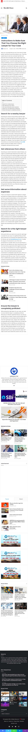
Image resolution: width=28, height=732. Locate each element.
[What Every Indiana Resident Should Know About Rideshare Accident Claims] (21, 432)
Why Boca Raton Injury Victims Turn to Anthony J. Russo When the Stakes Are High (18, 297)
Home (3, 35)
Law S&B (23, 142)
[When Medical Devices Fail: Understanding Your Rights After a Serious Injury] (21, 448)
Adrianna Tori (5, 48)
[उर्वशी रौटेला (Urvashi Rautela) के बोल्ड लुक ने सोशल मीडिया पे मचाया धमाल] (5, 522)
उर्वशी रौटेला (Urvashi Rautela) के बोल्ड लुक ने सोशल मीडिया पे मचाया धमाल (17, 522)
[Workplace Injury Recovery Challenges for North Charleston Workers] (4, 289)
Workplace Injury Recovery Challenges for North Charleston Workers (17, 289)
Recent (21, 499)
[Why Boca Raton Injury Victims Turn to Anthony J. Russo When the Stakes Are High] (4, 297)
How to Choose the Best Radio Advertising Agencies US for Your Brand (20, 612)
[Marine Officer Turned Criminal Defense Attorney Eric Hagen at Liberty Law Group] (7, 448)
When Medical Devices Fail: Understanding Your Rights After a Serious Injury (20, 455)
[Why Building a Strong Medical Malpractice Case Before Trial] (7, 432)
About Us (6, 721)
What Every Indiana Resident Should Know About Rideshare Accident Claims (20, 439)
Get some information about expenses (11, 107)
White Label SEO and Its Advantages (15, 527)
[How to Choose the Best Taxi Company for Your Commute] (5, 510)
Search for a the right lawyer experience (11, 108)
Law (2, 37)
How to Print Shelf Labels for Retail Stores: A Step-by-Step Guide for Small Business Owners (7, 597)
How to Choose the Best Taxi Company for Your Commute (16, 509)
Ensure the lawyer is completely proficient (11, 109)
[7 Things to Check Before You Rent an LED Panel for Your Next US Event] (5, 704)
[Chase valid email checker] (5, 516)
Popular (7, 499)
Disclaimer (22, 721)
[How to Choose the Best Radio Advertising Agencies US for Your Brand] (21, 606)
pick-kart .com (14, 723)
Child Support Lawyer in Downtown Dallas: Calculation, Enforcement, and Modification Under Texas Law (17, 281)
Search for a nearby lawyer (8, 104)
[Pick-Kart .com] (8, 8)
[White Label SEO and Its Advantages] (5, 528)
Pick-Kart (23, 719)
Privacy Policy (16, 721)
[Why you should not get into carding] (5, 505)
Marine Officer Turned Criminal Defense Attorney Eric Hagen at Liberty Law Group (6, 455)
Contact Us (11, 721)
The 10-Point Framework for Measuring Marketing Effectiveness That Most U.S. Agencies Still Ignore (7, 612)
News (7, 35)
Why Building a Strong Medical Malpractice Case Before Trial (6, 439)
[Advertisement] (19, 7)
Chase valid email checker (16, 514)
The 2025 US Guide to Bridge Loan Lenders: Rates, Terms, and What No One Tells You (20, 597)
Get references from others (8, 105)
